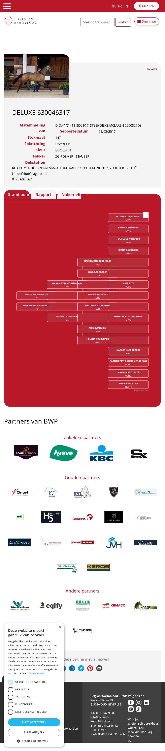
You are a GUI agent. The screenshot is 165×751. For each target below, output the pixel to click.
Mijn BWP (149, 6)
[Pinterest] (90, 670)
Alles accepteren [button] (34, 722)
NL (114, 6)
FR (120, 6)
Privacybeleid (37, 673)
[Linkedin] (72, 670)
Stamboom (18, 194)
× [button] (59, 627)
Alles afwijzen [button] (34, 732)
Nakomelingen (71, 194)
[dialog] (34, 685)
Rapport (43, 194)
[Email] (99, 670)
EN (126, 6)
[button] (34, 741)
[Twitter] (81, 670)
